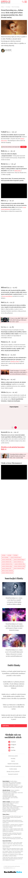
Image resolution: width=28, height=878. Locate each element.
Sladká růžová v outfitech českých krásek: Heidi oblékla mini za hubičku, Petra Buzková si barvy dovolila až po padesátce (13, 696)
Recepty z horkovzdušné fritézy (9, 811)
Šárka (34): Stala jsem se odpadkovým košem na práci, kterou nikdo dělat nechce (14, 707)
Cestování (18, 783)
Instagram (13, 744)
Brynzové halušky (14, 807)
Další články (6, 725)
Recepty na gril (19, 787)
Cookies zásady (13, 769)
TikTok (12, 747)
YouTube (13, 750)
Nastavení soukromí (13, 774)
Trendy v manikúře (15, 790)
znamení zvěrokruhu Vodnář (19, 566)
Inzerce (13, 761)
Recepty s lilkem (6, 807)
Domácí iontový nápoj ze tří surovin (10, 803)
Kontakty (13, 758)
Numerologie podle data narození (10, 785)
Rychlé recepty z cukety (8, 804)
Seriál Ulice (20, 792)
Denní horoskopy (5, 557)
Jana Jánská (8, 50)
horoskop (3, 555)
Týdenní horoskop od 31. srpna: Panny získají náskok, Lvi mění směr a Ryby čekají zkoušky (12, 843)
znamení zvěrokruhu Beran (15, 557)
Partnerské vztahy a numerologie (10, 792)
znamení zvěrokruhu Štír (6, 568)
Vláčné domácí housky (7, 806)
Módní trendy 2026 (18, 786)
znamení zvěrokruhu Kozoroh (7, 572)
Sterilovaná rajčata (15, 801)
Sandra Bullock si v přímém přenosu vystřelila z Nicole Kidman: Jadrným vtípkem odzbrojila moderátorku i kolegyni (13, 826)
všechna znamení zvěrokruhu (7, 570)
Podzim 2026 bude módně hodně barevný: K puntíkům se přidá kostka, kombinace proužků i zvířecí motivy (13, 673)
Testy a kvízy (5, 783)
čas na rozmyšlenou (7, 296)
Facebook (13, 742)
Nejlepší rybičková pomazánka (9, 805)
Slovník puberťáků (6, 782)
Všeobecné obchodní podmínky (13, 766)
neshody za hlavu (14, 361)
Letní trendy (12, 787)
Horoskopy (15, 555)
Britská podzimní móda (9, 794)
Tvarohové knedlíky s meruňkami (10, 810)
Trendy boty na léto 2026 (8, 795)
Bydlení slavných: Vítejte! (8, 786)
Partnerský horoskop (15, 782)
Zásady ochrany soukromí (13, 771)
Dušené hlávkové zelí (17, 806)
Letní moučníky (14, 797)
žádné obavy (18, 170)
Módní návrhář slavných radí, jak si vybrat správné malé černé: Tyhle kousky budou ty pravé (13, 717)
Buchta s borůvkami (7, 809)
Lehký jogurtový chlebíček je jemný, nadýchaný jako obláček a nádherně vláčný (13, 855)
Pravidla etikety (13, 781)
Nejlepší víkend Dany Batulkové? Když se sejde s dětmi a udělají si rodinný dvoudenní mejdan (13, 849)
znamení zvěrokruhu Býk (6, 559)
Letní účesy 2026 (6, 797)
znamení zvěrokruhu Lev (18, 561)
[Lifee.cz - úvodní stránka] (5, 2)
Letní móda (6, 787)
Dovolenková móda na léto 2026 (9, 796)
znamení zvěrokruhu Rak (6, 561)
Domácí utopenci (16, 809)
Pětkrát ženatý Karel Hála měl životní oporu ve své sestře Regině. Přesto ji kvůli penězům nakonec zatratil (13, 817)
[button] (23, 2)
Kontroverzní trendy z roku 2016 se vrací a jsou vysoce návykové (13, 846)
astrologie (9, 555)
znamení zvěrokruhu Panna (7, 564)
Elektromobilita (6, 798)
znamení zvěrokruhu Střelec (18, 568)
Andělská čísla (12, 783)
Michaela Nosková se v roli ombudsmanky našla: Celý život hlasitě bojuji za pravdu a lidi (13, 838)
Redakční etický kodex (13, 763)
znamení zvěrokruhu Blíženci (19, 559)
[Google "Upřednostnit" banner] (14, 148)
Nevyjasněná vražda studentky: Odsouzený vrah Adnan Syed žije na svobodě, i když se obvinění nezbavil (12, 834)
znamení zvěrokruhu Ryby (7, 566)
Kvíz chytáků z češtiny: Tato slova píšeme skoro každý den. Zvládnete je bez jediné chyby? (13, 852)
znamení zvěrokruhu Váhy (20, 564)
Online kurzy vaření (13, 756)
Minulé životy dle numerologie (9, 791)
